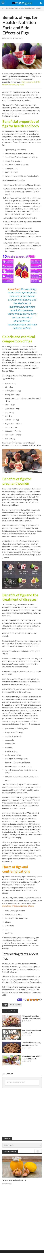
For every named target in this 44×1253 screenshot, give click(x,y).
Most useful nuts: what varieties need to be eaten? (31, 1017)
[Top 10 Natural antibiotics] (22, 1167)
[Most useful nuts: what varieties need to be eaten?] (11, 1021)
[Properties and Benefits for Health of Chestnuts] (11, 1060)
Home (4, 8)
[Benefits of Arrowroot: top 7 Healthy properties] (11, 1047)
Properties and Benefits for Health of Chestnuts (32, 1057)
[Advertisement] (22, 1112)
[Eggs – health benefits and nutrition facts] (11, 1034)
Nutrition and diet (14, 8)
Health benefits (15, 1005)
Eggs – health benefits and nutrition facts (31, 1031)
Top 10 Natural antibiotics (14, 1180)
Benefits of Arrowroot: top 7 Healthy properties (31, 1044)
